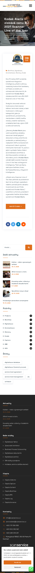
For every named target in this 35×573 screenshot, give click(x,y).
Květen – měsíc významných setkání (21, 263)
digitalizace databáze (12, 362)
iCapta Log (8, 499)
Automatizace (10, 73)
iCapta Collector (10, 480)
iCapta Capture (10, 484)
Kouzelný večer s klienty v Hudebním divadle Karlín (21, 282)
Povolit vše (17, 562)
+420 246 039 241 (12, 533)
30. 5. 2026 (15, 267)
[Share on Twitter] (13, 224)
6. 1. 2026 (15, 286)
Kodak (24, 73)
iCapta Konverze (10, 502)
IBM (6, 344)
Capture (7, 340)
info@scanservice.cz (13, 518)
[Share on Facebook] (8, 224)
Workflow (11, 70)
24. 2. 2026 (15, 274)
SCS (6, 348)
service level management (14, 377)
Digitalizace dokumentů (13, 453)
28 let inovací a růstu (19, 272)
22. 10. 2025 (15, 293)
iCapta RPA (8, 495)
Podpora (8, 316)
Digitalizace (18, 70)
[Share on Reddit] (23, 224)
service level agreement (13, 372)
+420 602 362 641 (12, 529)
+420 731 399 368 (12, 525)
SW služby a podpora (12, 460)
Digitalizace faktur (11, 442)
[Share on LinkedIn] (18, 224)
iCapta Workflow (10, 491)
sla (28, 377)
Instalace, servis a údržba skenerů (16, 464)
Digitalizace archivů (11, 457)
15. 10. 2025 (6, 303)
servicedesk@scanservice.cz (16, 522)
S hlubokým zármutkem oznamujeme (15, 300)
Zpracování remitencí (12, 445)
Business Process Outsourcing (15, 449)
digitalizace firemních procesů (15, 367)
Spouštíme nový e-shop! (20, 291)
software (8, 381)
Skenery (18, 73)
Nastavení (17, 567)
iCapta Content (10, 487)
